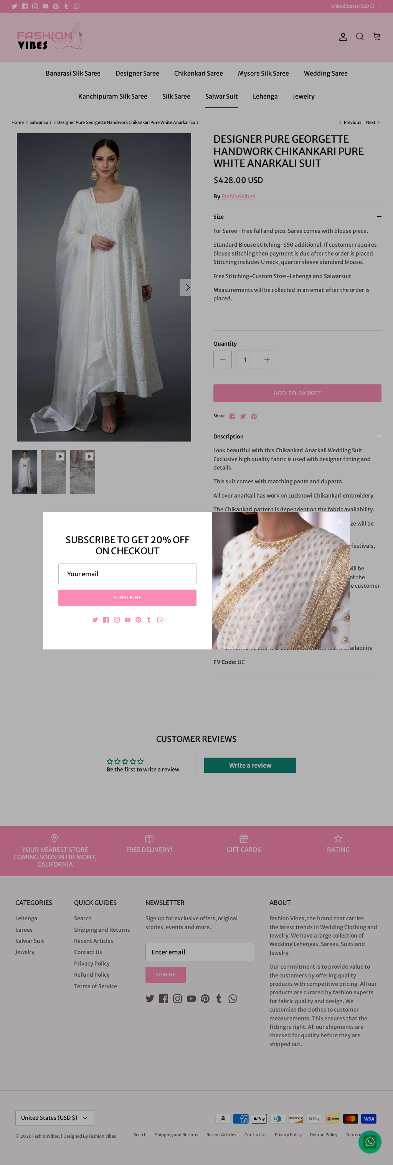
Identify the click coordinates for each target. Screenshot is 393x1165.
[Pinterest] (138, 620)
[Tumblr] (149, 620)
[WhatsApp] (160, 620)
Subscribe (127, 597)
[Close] (340, 521)
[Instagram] (117, 620)
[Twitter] (95, 620)
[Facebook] (106, 620)
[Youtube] (127, 620)
